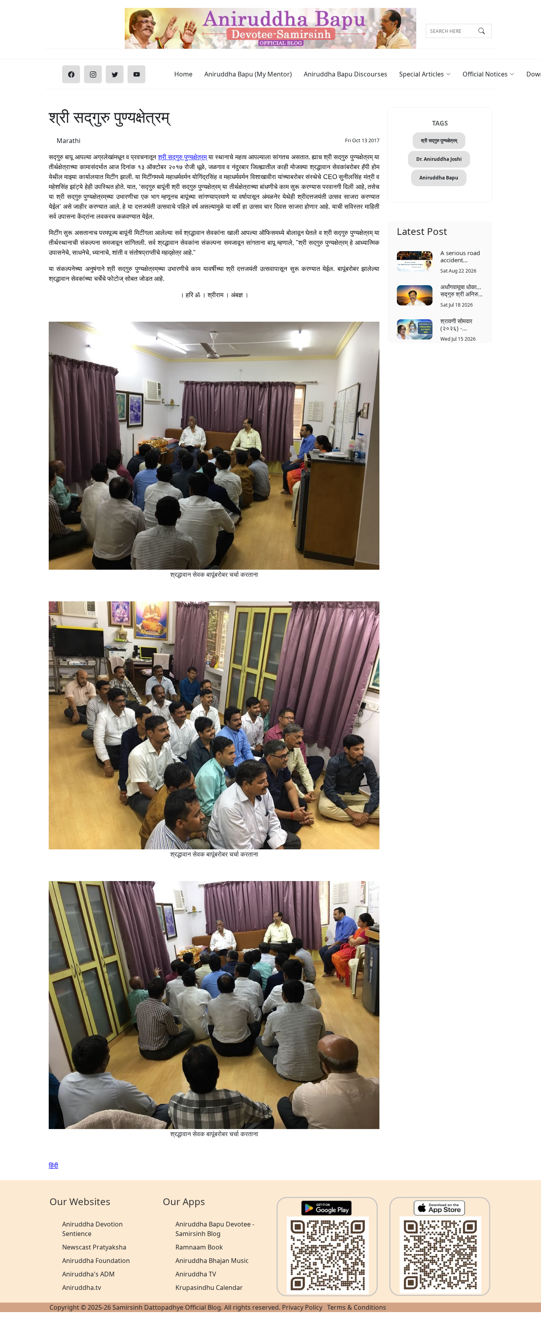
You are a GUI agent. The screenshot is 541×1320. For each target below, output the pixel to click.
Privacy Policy (302, 1307)
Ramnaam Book (199, 1247)
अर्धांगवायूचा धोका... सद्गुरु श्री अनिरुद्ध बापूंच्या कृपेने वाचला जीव (461, 290)
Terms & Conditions (356, 1307)
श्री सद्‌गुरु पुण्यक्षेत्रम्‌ (439, 140)
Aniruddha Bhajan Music (212, 1260)
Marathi (68, 140)
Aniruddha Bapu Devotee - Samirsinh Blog (214, 1229)
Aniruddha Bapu (438, 177)
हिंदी (53, 1165)
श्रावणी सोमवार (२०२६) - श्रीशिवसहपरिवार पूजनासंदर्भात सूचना (460, 324)
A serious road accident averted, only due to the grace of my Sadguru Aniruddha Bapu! (460, 256)
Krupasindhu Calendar (209, 1287)
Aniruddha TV (195, 1274)
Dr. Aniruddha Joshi (439, 159)
